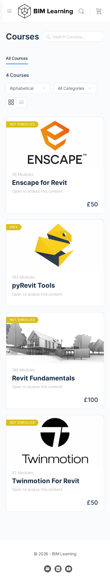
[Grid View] (11, 102)
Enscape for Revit (39, 182)
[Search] (83, 11)
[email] (47, 568)
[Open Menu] (9, 10)
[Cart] (99, 11)
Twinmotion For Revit (45, 481)
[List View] (21, 102)
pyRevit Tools (33, 285)
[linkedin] (58, 568)
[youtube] (68, 568)
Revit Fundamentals (43, 378)
